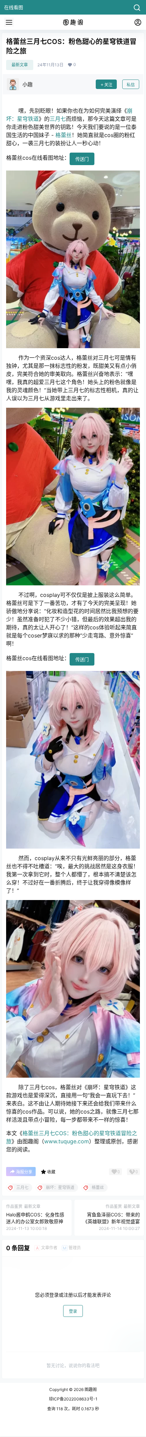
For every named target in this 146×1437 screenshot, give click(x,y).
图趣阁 (90, 1389)
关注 (108, 84)
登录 (73, 1311)
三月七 (58, 118)
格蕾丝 (63, 135)
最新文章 (20, 64)
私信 (131, 84)
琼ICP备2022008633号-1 (73, 1398)
